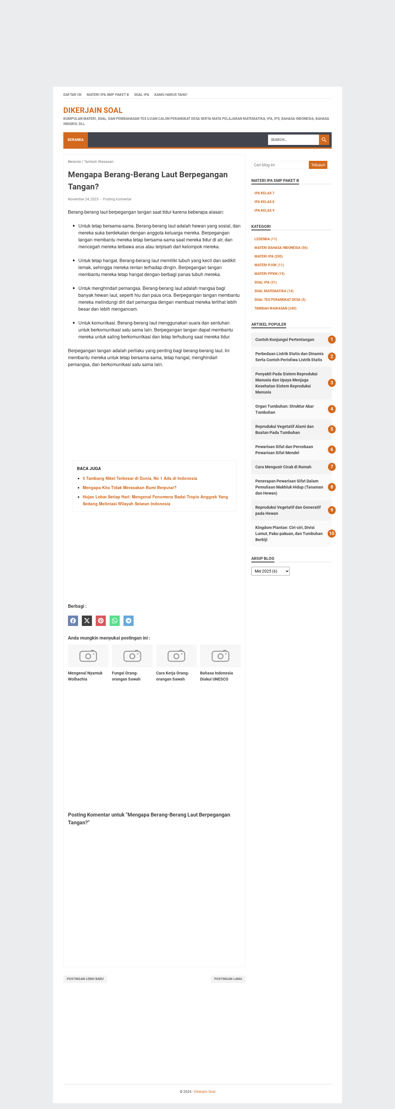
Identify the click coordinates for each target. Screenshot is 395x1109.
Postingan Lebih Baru (85, 979)
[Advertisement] (173, 40)
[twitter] (87, 621)
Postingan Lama (228, 979)
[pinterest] (101, 621)
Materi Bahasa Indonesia (281, 248)
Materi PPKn (269, 274)
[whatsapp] (115, 621)
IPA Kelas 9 (264, 210)
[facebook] (73, 621)
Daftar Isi (72, 95)
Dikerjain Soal (93, 110)
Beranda (76, 140)
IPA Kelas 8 (264, 202)
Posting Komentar (117, 199)
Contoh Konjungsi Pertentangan (284, 339)
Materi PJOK (269, 265)
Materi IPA (268, 256)
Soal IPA (141, 95)
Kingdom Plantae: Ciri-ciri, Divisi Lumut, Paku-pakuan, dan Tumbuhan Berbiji (289, 533)
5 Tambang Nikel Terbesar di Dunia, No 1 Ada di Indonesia (140, 478)
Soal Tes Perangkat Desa (280, 300)
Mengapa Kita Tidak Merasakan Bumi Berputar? (130, 487)
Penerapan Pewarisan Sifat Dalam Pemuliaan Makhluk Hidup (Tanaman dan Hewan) (289, 487)
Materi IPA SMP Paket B (108, 95)
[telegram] (128, 621)
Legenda (265, 239)
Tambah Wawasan (275, 308)
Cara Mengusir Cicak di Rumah (283, 467)
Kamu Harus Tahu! (170, 95)
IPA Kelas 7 (264, 193)
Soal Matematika (274, 291)
